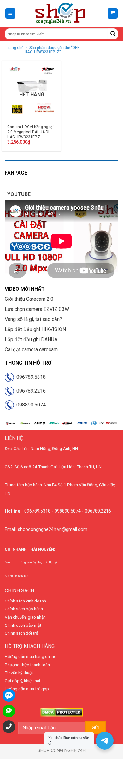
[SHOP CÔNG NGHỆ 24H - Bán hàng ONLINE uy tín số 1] (61, 13)
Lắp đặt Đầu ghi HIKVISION (35, 329)
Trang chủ (15, 47)
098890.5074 (30, 405)
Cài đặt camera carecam (31, 350)
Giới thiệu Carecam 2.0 (29, 299)
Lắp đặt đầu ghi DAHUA (31, 339)
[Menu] (10, 13)
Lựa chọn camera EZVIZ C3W (37, 309)
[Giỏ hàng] (113, 13)
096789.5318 (30, 377)
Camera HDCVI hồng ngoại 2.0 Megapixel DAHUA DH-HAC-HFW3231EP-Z (30, 132)
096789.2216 (30, 391)
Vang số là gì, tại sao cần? (33, 319)
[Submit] (113, 33)
